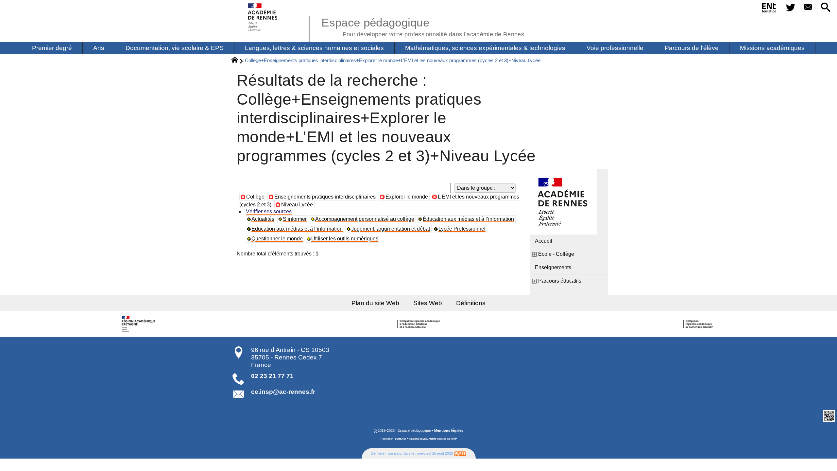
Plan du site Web (375, 303)
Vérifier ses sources (269, 211)
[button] (825, 7)
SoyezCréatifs (427, 438)
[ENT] (769, 9)
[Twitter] (790, 7)
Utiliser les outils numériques (344, 238)
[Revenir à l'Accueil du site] (237, 60)
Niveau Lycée (297, 204)
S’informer (295, 219)
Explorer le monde (406, 197)
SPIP (454, 438)
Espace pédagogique (422, 26)
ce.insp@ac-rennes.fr (283, 391)
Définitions (471, 303)
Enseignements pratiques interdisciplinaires (325, 197)
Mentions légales (448, 430)
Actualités (262, 219)
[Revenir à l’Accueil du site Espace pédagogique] (263, 17)
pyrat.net (400, 438)
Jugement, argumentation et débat (390, 229)
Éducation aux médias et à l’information (468, 219)
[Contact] (808, 7)
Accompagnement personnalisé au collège (364, 219)
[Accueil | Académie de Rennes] (140, 324)
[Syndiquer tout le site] (460, 453)
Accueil (543, 241)
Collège (255, 197)
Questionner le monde (277, 238)
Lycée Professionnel (462, 229)
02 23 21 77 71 (272, 376)
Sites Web (427, 303)
